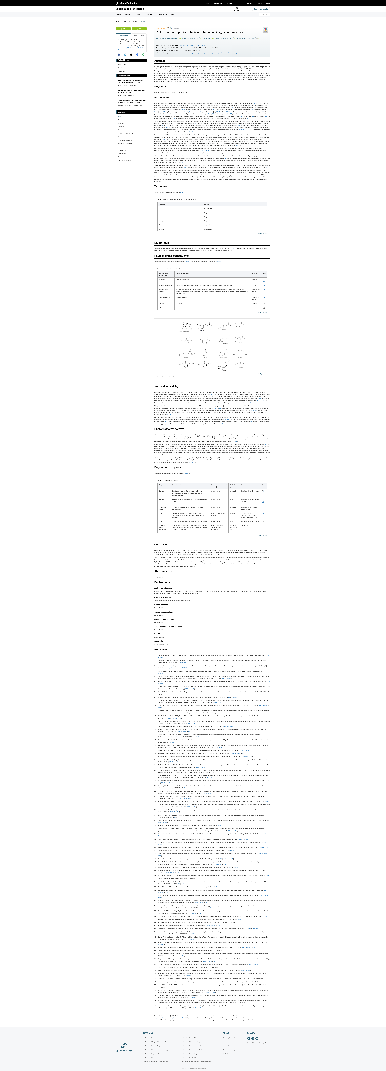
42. (155, 850)
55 (264, 281)
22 (263, 112)
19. (155, 745)
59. (155, 922)
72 (265, 444)
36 (239, 125)
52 (225, 158)
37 (167, 127)
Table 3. (160, 480)
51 (221, 153)
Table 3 (187, 473)
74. (155, 982)
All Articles (230, 3)
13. (155, 716)
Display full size (262, 233)
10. (155, 700)
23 (210, 114)
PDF (124, 29)
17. (155, 734)
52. (155, 890)
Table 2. (160, 269)
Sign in (260, 3)
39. (155, 839)
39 (244, 129)
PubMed (161, 657)
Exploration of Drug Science (190, 1038)
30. (155, 796)
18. (155, 740)
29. (155, 791)
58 (260, 398)
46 (237, 145)
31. (155, 801)
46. (155, 867)
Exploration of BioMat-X (188, 1058)
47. (155, 870)
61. (155, 928)
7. (155, 686)
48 (229, 148)
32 (216, 118)
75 (166, 455)
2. (155, 660)
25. (155, 770)
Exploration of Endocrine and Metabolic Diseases (196, 1061)
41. (155, 847)
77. (155, 995)
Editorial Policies (228, 1046)
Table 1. (160, 199)
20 (229, 112)
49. (155, 878)
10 (215, 109)
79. (155, 1006)
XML (140, 29)
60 (263, 400)
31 (175, 118)
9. (155, 697)
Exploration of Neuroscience (152, 1058)
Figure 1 (220, 261)
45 (215, 141)
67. (155, 953)
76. (155, 990)
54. (155, 900)
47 (239, 145)
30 (268, 116)
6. (155, 681)
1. (155, 655)
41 (192, 132)
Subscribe (250, 3)
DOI (267, 655)
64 (167, 414)
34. (155, 815)
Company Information (230, 1038)
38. (155, 834)
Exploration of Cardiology (189, 1054)
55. (155, 906)
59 (260, 400)
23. (155, 760)
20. (155, 750)
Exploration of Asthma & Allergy (191, 1042)
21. (155, 753)
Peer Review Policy (229, 1050)
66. (155, 950)
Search (264, 14)
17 (217, 112)
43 (164, 139)
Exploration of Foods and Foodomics (192, 1046)
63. (155, 937)
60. (155, 925)
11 (252, 109)
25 (231, 114)
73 (206, 448)
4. (155, 671)
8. (155, 692)
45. (155, 862)
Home (117, 21)
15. (155, 726)
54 (267, 167)
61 (251, 403)
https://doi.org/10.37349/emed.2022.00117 (192, 45)
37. (155, 828)
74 (155, 452)
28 (253, 116)
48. (155, 875)
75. (155, 985)
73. (155, 978)
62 (220, 408)
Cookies (267, 1043)
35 (236, 125)
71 (236, 441)
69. (155, 964)
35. (155, 820)
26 (214, 116)
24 (213, 114)
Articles (127, 14)
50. (155, 882)
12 (155, 112)
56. (155, 911)
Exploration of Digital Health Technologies (194, 1050)
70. (155, 967)
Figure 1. (160, 377)
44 (218, 139)
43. (155, 853)
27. (155, 780)
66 (228, 419)
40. (155, 842)
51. (155, 887)
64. (155, 942)
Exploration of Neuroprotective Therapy (155, 1050)
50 (209, 150)
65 (170, 414)
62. (155, 932)
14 (164, 112)
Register (267, 3)
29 (266, 116)
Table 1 (182, 192)
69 (222, 424)
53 (183, 162)
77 (263, 503)
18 (219, 112)
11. (155, 705)
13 (157, 112)
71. (155, 970)
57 (212, 394)
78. (155, 1000)
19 (227, 112)
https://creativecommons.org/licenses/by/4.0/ (169, 1018)
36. (155, 825)
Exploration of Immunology (151, 1046)
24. (155, 765)
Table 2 (188, 261)
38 (169, 127)
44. (155, 859)
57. (155, 916)
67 (230, 419)
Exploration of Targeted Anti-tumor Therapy (156, 1042)
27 (242, 116)
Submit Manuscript (261, 9)
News (207, 3)
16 (200, 112)
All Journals (218, 3)
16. (155, 729)
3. (155, 666)
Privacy (261, 1043)
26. (155, 775)
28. (155, 786)
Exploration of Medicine (130, 8)
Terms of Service (252, 1043)
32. (155, 804)
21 (261, 112)
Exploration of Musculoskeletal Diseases (155, 1061)
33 (247, 118)
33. (155, 810)
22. (155, 756)
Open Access (227, 1042)
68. (155, 959)
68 (168, 421)
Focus (173, 14)
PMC (192, 689)
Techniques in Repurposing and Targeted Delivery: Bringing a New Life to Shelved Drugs (209, 53)
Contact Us (226, 1054)
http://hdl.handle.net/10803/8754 (178, 668)
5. (155, 676)
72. (155, 973)
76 (194, 462)
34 (163, 125)
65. (155, 947)
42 (229, 135)
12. (155, 710)
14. (155, 721)
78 (263, 513)
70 (233, 441)
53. (155, 895)
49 (207, 150)
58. (155, 919)
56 (264, 285)
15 (190, 112)
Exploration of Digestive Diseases (153, 1054)
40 (246, 129)
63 (256, 410)
